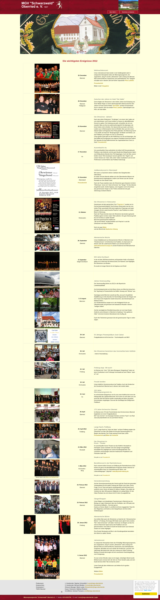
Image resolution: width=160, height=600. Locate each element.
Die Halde (116, 105)
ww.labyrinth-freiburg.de (120, 471)
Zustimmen (146, 594)
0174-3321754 (66, 597)
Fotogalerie (105, 86)
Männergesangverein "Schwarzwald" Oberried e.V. (39, 597)
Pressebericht (98, 83)
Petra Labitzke (129, 80)
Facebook (115, 435)
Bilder (104, 227)
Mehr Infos (147, 590)
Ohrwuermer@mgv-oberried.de (94, 587)
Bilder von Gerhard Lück (52, 477)
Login (96, 597)
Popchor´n (121, 204)
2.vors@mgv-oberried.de (93, 585)
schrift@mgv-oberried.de (92, 591)
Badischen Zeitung (112, 229)
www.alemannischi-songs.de (103, 245)
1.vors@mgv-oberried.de (95, 583)
